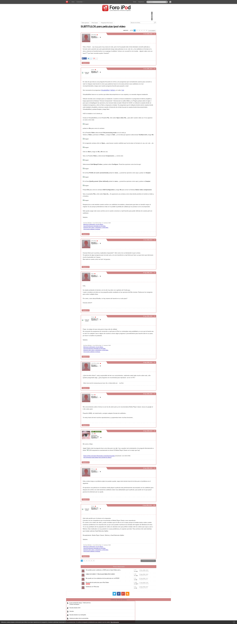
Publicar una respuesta (135, 619)
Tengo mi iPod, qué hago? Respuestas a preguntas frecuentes (112, 504)
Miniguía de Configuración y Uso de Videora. (106, 260)
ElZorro (106, 519)
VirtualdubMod (118, 101)
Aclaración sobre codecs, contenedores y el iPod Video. (108, 263)
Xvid (135, 101)
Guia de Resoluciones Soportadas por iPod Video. (107, 262)
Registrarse (141, 1)
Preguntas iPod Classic (120, 22)
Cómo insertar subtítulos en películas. (104, 265)
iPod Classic (107, 22)
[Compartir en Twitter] (102, 65)
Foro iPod (117, 8)
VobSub (125, 101)
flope (105, 311)
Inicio (73, 1)
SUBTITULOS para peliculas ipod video (116, 28)
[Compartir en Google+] (108, 65)
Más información (115, 622)
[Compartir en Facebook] (97, 65)
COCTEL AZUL (108, 405)
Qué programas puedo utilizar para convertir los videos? (110, 507)
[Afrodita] (106, 36)
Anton (105, 76)
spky (105, 480)
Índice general (98, 22)
